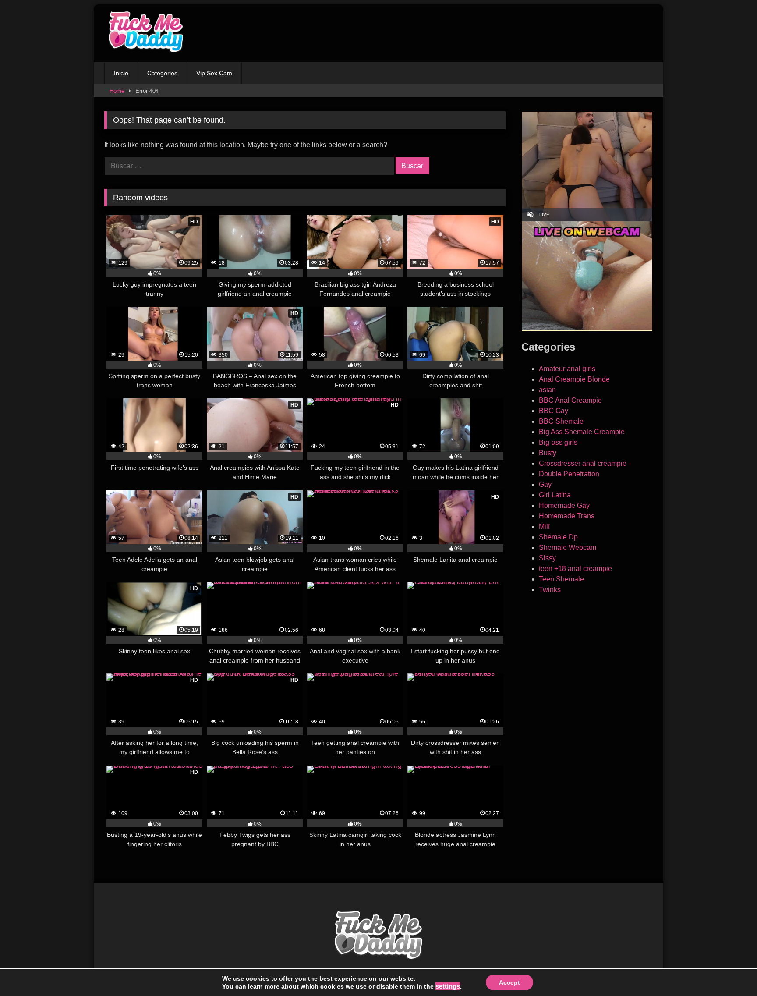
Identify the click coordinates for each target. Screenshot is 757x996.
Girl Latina (555, 495)
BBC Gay (553, 411)
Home (117, 91)
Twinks (550, 589)
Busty (547, 453)
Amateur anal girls (567, 368)
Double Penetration (569, 474)
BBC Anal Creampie (570, 400)
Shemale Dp (558, 537)
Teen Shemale (561, 579)
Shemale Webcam (567, 547)
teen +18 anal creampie (575, 568)
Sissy (547, 558)
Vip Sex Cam (214, 73)
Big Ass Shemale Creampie (582, 432)
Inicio (121, 73)
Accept (509, 982)
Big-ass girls (558, 442)
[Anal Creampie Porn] (143, 33)
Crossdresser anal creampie (582, 463)
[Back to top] (729, 969)
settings (447, 986)
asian (547, 389)
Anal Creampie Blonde (574, 379)
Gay (545, 484)
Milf (544, 526)
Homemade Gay (564, 505)
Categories (162, 73)
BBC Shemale (561, 421)
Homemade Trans (566, 516)
